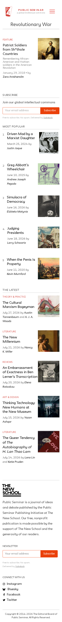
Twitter (11, 600)
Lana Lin (30, 457)
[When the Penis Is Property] (48, 268)
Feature (8, 40)
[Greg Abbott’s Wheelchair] (48, 174)
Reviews (8, 362)
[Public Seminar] (9, 11)
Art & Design (11, 397)
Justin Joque (14, 148)
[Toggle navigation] (52, 11)
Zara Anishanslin (13, 77)
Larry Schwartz (16, 242)
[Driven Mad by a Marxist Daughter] (48, 143)
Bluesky (12, 589)
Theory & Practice (14, 297)
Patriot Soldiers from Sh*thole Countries (15, 49)
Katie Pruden (15, 461)
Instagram (14, 584)
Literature (9, 332)
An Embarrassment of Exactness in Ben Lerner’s (20, 372)
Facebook (13, 594)
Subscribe (50, 111)
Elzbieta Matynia (17, 211)
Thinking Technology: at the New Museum (19, 407)
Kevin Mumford (16, 273)
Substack (48, 118)
